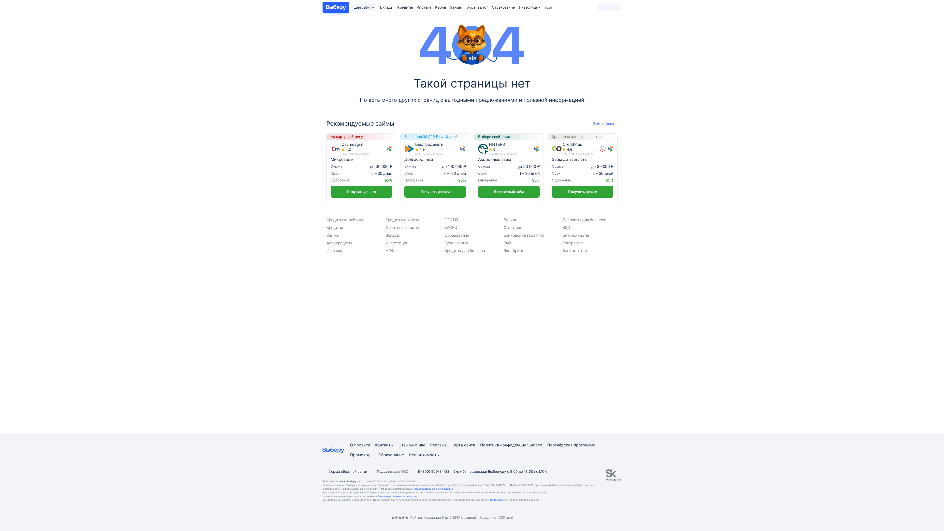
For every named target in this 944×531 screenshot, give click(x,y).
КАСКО (450, 227)
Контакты (384, 444)
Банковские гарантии (523, 235)
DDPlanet (505, 517)
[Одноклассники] (334, 517)
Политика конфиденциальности (511, 444)
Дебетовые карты (402, 227)
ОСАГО (451, 219)
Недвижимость (424, 454)
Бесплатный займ (509, 192)
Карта (457, 444)
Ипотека (423, 7)
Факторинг (513, 227)
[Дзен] (354, 517)
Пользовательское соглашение (433, 488)
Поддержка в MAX (392, 471)
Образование (456, 235)
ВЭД (566, 227)
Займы (456, 7)
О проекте (360, 444)
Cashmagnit (352, 144)
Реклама (438, 444)
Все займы (603, 123)
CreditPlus (572, 144)
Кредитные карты (402, 219)
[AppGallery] (611, 517)
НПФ (389, 250)
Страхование (503, 7)
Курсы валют (477, 7)
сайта (469, 444)
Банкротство (574, 250)
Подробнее (497, 499)
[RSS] (364, 517)
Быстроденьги (429, 144)
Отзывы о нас (411, 444)
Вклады (386, 7)
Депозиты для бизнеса (583, 219)
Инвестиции (530, 7)
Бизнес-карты (575, 235)
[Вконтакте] (324, 517)
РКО (507, 242)
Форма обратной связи (347, 471)
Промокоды (361, 454)
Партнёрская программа (571, 444)
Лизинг (509, 219)
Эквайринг (513, 250)
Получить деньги (361, 192)
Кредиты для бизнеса (464, 250)
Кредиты (405, 7)
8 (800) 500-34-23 (433, 471)
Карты (440, 7)
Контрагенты (574, 242)
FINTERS (497, 144)
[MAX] (344, 517)
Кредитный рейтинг (345, 219)
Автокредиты (339, 242)
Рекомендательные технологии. (397, 496)
